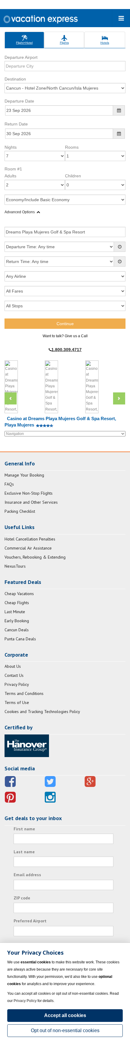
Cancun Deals (17, 629)
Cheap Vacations (19, 593)
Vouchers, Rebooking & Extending (35, 557)
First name (24, 829)
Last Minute (15, 611)
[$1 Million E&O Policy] (27, 745)
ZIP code (22, 898)
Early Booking (17, 620)
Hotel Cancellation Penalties (30, 539)
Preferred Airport (30, 921)
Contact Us (14, 675)
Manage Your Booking (24, 475)
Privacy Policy (17, 684)
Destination (15, 79)
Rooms (72, 147)
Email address (27, 874)
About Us (13, 666)
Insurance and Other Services (31, 502)
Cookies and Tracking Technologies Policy (42, 711)
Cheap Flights (17, 602)
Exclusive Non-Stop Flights (29, 493)
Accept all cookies (65, 1015)
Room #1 (13, 168)
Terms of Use (17, 702)
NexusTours (15, 566)
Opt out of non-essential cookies (65, 1030)
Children (73, 175)
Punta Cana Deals (20, 639)
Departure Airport (21, 57)
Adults (10, 175)
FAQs (9, 484)
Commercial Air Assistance (28, 548)
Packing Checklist (20, 511)
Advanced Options (20, 212)
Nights (11, 147)
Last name (24, 851)
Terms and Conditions (24, 693)
